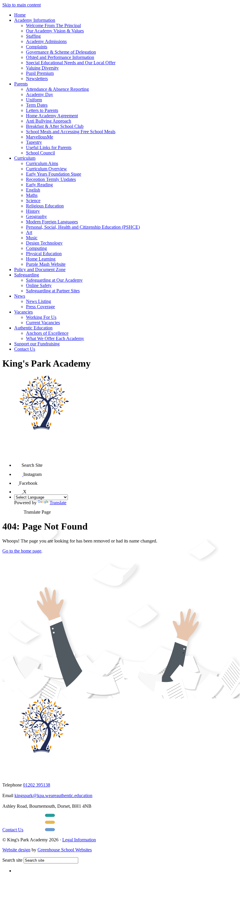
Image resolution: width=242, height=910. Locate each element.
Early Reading (39, 184)
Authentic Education (33, 327)
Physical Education (44, 253)
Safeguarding (26, 274)
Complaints (36, 46)
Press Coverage (40, 306)
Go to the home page (21, 550)
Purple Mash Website (46, 264)
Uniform (34, 99)
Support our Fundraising (37, 343)
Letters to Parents (42, 110)
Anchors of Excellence (47, 333)
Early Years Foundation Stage (53, 174)
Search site (12, 860)
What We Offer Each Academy (55, 338)
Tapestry (34, 142)
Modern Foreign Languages (52, 221)
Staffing (33, 36)
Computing (36, 248)
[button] (18, 463)
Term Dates (37, 105)
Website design (16, 849)
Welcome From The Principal (53, 25)
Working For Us (41, 317)
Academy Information (34, 20)
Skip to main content (21, 4)
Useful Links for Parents (48, 147)
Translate (58, 502)
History (33, 211)
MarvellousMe (39, 136)
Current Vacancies (43, 322)
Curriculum (24, 158)
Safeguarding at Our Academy (54, 280)
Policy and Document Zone (40, 269)
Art (29, 232)
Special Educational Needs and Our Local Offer (70, 62)
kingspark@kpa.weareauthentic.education (53, 795)
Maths (31, 195)
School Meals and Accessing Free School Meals (70, 131)
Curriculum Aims (42, 163)
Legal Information (79, 839)
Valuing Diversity (42, 67)
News (19, 296)
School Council (40, 152)
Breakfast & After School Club (55, 126)
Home (20, 14)
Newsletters (37, 78)
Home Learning (40, 258)
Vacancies (23, 311)
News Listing (38, 301)
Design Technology (44, 242)
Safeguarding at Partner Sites (53, 290)
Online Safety (39, 285)
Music (31, 237)
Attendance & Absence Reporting (57, 89)
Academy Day (39, 94)
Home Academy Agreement (52, 115)
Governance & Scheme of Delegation (61, 52)
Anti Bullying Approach (48, 120)
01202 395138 (36, 784)
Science (33, 200)
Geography (36, 216)
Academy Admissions (46, 41)
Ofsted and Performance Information (60, 57)
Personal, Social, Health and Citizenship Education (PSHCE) (83, 227)
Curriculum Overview (46, 168)
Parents (21, 83)
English (33, 189)
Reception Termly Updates (51, 179)
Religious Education (45, 205)
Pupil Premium (40, 73)
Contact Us (24, 349)
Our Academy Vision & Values (55, 30)
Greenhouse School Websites (64, 849)
